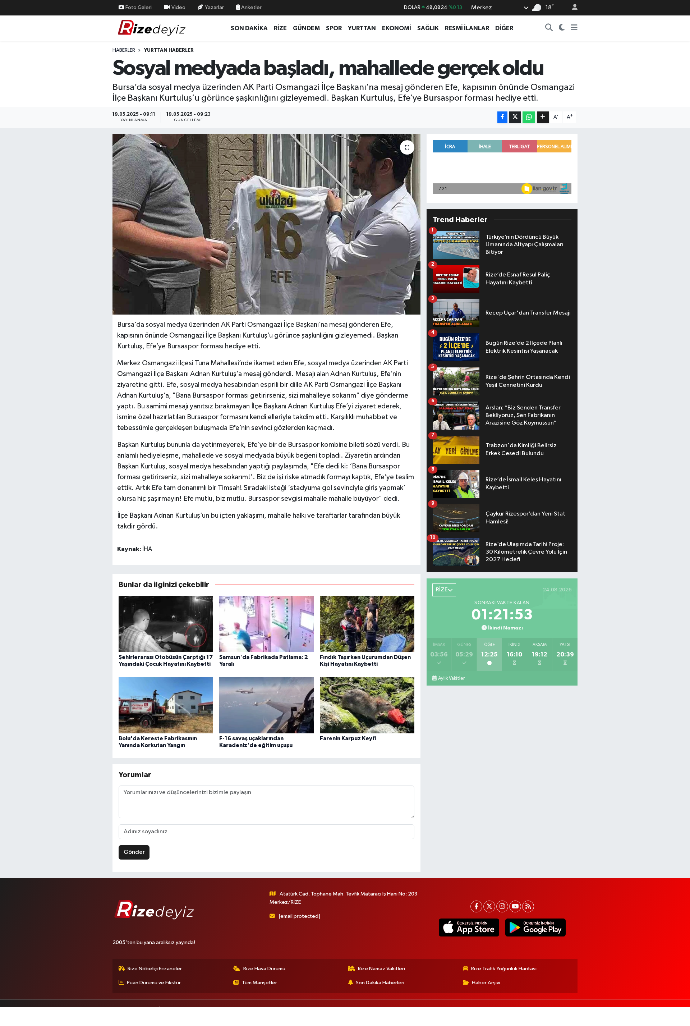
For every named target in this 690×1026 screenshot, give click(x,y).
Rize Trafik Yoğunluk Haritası (504, 968)
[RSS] (528, 906)
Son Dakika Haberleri (380, 982)
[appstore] (469, 927)
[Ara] (549, 28)
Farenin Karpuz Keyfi (348, 738)
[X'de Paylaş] (515, 117)
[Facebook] (476, 906)
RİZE (280, 28)
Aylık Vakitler (451, 678)
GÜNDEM (306, 28)
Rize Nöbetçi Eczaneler (155, 968)
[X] (489, 906)
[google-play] (535, 927)
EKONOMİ (396, 28)
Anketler (251, 7)
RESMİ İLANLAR (467, 28)
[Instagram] (502, 906)
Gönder (134, 852)
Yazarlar (214, 7)
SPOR (334, 28)
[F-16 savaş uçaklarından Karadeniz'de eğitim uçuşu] (266, 705)
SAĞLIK (428, 28)
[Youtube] (515, 906)
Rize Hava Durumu (264, 968)
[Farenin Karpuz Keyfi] (367, 705)
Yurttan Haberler (169, 50)
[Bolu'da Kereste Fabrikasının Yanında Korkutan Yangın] (166, 705)
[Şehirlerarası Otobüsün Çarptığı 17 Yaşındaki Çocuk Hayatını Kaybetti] (166, 624)
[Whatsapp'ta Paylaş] (529, 117)
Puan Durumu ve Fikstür (154, 982)
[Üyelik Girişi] (572, 7)
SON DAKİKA (249, 28)
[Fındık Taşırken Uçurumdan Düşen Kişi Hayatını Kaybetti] (367, 624)
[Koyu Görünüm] (562, 28)
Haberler (123, 50)
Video (178, 7)
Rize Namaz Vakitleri (381, 968)
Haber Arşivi (486, 982)
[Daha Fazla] (543, 117)
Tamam (571, 1016)
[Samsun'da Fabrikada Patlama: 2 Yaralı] (266, 624)
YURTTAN (362, 28)
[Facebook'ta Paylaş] (502, 117)
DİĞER (504, 28)
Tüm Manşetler (259, 982)
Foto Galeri (138, 7)
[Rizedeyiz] (152, 28)
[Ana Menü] (574, 28)
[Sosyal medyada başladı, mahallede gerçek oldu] (266, 224)
